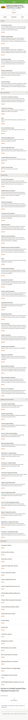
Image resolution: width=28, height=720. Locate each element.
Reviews (13, 17)
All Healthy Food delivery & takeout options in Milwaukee (13, 706)
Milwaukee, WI (9, 711)
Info (22, 17)
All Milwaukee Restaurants (20, 711)
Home (2, 711)
